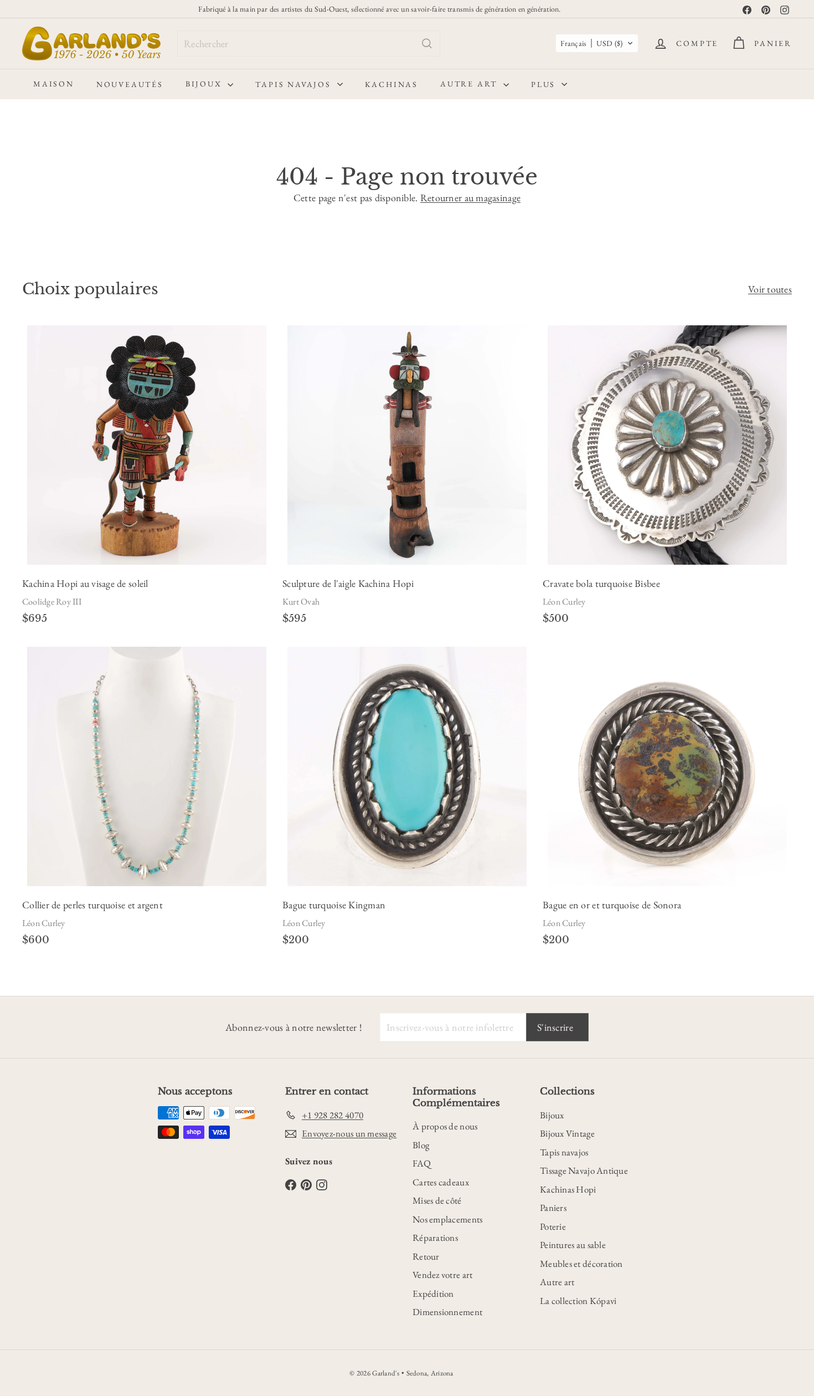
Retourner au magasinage (470, 197)
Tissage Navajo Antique (584, 1170)
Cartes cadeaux (441, 1182)
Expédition (433, 1293)
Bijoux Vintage (567, 1133)
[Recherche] (427, 43)
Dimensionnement (447, 1312)
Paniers (553, 1207)
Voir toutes (770, 289)
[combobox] (308, 43)
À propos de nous (445, 1126)
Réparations (435, 1237)
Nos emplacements (447, 1219)
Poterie (553, 1226)
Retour (426, 1256)
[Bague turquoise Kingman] (407, 800)
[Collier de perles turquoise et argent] (146, 800)
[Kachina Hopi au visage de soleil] (146, 478)
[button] (597, 43)
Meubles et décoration (581, 1263)
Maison (53, 84)
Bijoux (205, 84)
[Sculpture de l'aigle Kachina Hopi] (407, 478)
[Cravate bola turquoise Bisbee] (667, 478)
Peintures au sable (573, 1245)
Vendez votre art (442, 1275)
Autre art (470, 84)
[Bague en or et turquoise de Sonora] (667, 800)
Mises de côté (437, 1200)
